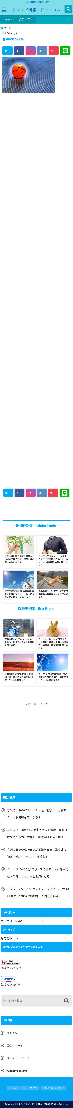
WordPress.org (16, 1070)
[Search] (66, 1001)
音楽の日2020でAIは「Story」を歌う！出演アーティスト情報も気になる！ (38, 813)
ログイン (12, 1033)
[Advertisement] (36, 253)
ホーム (13, 1088)
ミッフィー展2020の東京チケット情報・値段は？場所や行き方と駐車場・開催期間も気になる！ (38, 833)
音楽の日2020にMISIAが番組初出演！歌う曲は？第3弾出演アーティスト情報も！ (38, 853)
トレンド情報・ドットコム (36, 10)
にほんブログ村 (11, 984)
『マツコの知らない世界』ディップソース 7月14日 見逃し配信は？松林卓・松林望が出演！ (38, 892)
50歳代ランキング (11, 967)
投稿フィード (14, 1045)
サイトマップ (9, 19)
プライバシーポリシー (26, 19)
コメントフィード (17, 1058)
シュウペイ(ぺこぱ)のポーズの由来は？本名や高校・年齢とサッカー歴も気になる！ (37, 872)
